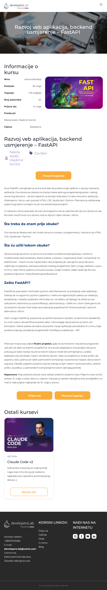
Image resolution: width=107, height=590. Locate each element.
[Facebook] (81, 536)
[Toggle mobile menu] (101, 4)
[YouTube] (87, 536)
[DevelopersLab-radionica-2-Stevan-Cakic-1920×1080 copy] (28, 419)
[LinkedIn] (94, 536)
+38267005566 (12, 541)
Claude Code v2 (20, 462)
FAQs (41, 538)
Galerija (43, 534)
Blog (41, 547)
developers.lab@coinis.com (20, 549)
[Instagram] (75, 536)
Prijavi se (43, 531)
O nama (43, 542)
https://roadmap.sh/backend (41, 274)
